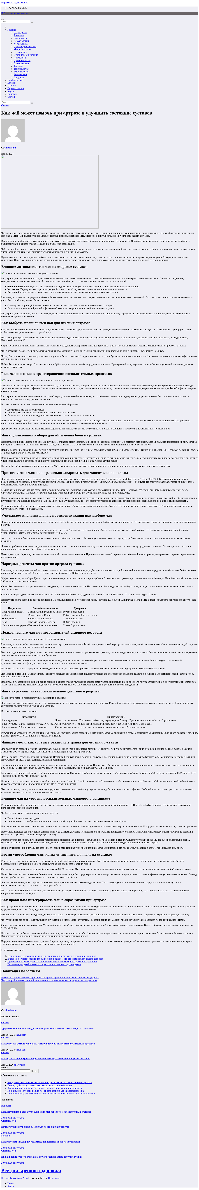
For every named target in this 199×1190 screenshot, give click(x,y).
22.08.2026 (7, 1118)
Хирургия (19, 77)
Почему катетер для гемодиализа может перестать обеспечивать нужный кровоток (51, 1093)
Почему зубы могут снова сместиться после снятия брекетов (39, 1085)
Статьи (11, 96)
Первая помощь (15, 88)
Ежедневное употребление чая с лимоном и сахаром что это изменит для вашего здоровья (55, 958)
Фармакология (21, 71)
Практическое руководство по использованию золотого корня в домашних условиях (52, 961)
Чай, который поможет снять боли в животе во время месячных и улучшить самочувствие (49, 980)
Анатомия (19, 35)
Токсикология (21, 68)
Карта (10, 91)
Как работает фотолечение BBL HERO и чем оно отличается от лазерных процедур (48, 1043)
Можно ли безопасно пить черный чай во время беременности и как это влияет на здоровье (50, 977)
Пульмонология (22, 60)
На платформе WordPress (14, 1178)
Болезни (11, 82)
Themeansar (54, 1178)
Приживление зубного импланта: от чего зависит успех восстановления (45, 1090)
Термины (18, 66)
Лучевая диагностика (25, 46)
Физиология (20, 74)
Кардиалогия (21, 43)
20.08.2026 (7, 1162)
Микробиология (22, 49)
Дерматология (21, 41)
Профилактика (15, 80)
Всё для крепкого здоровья (15, 13)
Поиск (4, 1067)
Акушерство (20, 32)
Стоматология (21, 63)
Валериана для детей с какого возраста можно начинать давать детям (44, 964)
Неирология (20, 52)
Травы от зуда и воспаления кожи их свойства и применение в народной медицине (51, 956)
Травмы (11, 85)
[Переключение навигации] (2, 19)
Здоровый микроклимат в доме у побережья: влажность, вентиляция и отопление (47, 1028)
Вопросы (12, 94)
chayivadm (10, 147)
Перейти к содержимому (14, 2)
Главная (11, 29)
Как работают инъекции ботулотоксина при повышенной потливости (44, 1088)
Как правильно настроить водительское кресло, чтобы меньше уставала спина (45, 1058)
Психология (20, 57)
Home (10, 1183)
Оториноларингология (26, 55)
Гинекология (20, 38)
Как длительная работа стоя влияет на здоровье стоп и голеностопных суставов (49, 1082)
